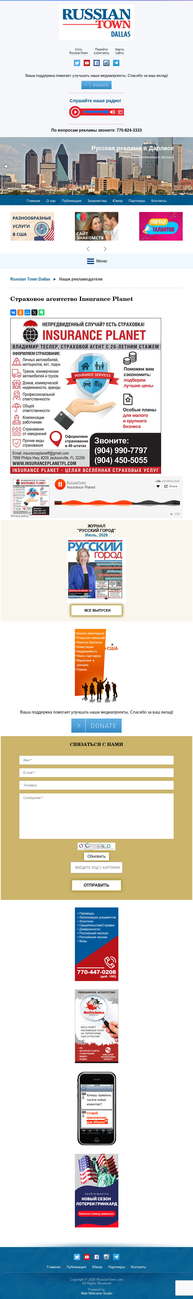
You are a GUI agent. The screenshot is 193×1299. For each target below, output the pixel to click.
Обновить (96, 856)
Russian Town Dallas (30, 279)
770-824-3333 (129, 130)
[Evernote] (41, 312)
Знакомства (97, 201)
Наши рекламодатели (81, 279)
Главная (33, 201)
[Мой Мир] (27, 312)
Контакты (158, 201)
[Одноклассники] (20, 312)
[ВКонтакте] (13, 312)
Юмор (118, 201)
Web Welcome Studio (96, 1293)
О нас (51, 201)
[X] (34, 312)
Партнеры (137, 201)
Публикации (71, 201)
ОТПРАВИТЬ (96, 885)
